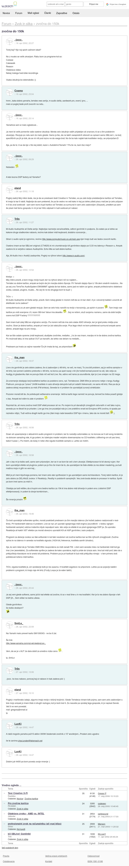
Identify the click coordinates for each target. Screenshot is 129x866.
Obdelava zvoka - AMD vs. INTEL (26, 813)
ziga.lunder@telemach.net (30, 740)
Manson (101, 823)
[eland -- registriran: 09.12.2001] (9, 189)
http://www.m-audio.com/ (73, 255)
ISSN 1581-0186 (95, 861)
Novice (6, 13)
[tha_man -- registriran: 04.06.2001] (9, 359)
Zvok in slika (22, 808)
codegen (102, 803)
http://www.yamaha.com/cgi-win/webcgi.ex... (26, 643)
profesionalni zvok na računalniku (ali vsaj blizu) (34, 823)
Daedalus (12, 796)
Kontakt (48, 861)
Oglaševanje (9, 861)
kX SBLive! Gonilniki (19, 833)
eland (17, 188)
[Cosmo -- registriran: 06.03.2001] (9, 92)
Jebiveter (11, 816)
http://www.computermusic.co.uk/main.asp (61, 238)
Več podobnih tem (10, 847)
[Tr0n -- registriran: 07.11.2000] (9, 220)
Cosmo (18, 90)
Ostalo (76, 13)
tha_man (19, 357)
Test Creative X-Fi (18, 793)
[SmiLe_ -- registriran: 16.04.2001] (9, 624)
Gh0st (10, 826)
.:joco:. (18, 39)
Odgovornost (93, 855)
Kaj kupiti (21, 829)
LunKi (18, 724)
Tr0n (17, 219)
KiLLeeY (102, 833)
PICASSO (12, 806)
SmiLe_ (18, 623)
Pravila (6, 855)
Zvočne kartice (31, 798)
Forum (18, 13)
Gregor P (102, 793)
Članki (47, 12)
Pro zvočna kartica (18, 803)
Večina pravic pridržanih (56, 855)
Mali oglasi (33, 12)
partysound (103, 813)
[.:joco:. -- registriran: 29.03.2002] (9, 41)
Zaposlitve (61, 13)
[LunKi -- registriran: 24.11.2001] (9, 725)
